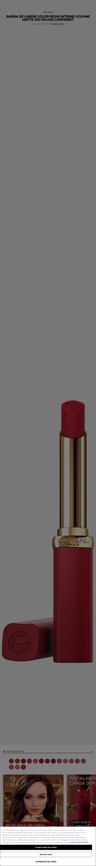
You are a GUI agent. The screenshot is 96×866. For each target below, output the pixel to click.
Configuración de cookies (46, 861)
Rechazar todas (46, 854)
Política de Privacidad (79, 842)
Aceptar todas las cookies (46, 847)
